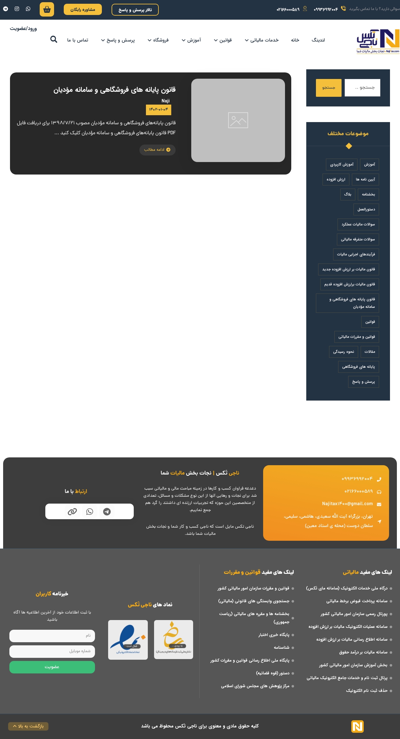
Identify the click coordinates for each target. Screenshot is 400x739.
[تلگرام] (6, 9)
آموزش (369, 164)
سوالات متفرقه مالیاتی (358, 239)
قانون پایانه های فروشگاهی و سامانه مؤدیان (352, 303)
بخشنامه (368, 194)
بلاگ (347, 194)
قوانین (370, 322)
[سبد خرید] (47, 11)
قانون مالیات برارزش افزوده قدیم (349, 284)
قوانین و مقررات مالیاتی (356, 337)
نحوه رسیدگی (343, 352)
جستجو (328, 88)
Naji (166, 101)
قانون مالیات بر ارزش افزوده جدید (348, 269)
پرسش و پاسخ (363, 382)
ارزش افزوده (336, 179)
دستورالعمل (366, 209)
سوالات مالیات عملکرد (358, 224)
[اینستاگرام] (17, 9)
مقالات (370, 352)
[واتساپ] (28, 9)
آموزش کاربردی (341, 164)
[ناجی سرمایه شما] (378, 41)
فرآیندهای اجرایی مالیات (356, 254)
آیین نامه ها (365, 179)
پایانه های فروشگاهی (358, 367)
